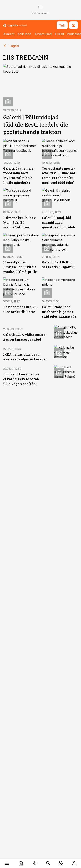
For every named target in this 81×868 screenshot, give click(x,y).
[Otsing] (48, 863)
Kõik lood (24, 34)
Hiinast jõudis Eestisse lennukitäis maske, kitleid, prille (20, 267)
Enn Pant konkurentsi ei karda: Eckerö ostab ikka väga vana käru (21, 379)
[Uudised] (21, 863)
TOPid (59, 34)
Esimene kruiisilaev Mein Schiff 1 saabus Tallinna (19, 222)
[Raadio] (35, 863)
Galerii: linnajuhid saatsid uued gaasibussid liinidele (59, 222)
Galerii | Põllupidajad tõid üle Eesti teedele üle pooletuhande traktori (35, 125)
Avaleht (8, 34)
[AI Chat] (61, 863)
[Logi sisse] (74, 863)
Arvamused (43, 34)
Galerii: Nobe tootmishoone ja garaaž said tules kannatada (59, 311)
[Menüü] (7, 863)
